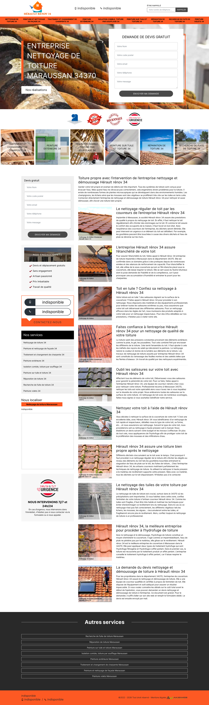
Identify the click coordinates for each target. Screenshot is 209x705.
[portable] (30, 302)
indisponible (86, 8)
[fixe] (30, 311)
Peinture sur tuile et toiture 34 (137, 20)
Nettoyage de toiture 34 (11, 20)
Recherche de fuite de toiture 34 (179, 20)
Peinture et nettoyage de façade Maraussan (104, 670)
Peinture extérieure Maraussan (104, 659)
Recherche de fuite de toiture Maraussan (104, 636)
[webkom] (177, 697)
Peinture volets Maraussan (104, 676)
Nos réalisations (36, 90)
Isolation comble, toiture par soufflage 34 (110, 20)
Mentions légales (158, 697)
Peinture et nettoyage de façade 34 (34, 20)
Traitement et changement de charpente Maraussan (104, 664)
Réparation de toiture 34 (158, 20)
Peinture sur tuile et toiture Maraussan (104, 647)
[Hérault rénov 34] (37, 8)
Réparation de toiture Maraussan (104, 642)
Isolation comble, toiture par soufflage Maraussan (104, 653)
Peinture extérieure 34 (86, 20)
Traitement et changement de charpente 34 (62, 20)
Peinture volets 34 (199, 20)
